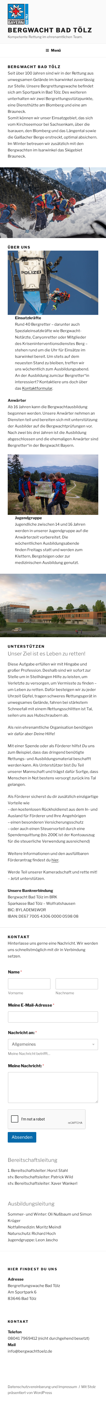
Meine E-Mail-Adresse (31, 1005)
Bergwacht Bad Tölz (50, 30)
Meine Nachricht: (26, 1065)
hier (54, 860)
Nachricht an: (22, 1032)
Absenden (22, 1137)
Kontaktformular (37, 388)
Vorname (15, 993)
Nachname (65, 993)
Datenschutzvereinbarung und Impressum (42, 1386)
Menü (56, 50)
